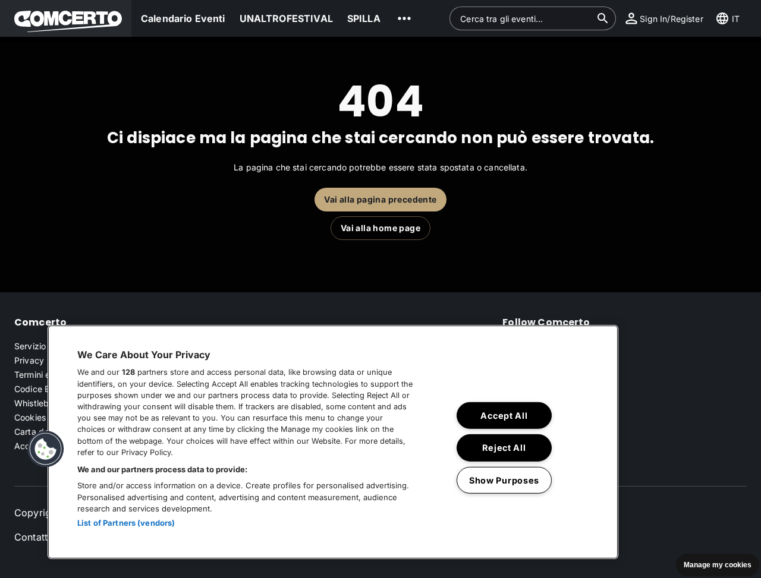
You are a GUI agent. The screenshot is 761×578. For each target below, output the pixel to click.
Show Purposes (504, 480)
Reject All (504, 448)
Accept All (503, 415)
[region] (333, 442)
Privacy (29, 360)
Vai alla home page (380, 228)
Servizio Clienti (43, 346)
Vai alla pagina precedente (380, 199)
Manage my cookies (717, 565)
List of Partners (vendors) (126, 523)
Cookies (30, 417)
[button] (65, 18)
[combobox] (525, 18)
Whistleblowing (44, 403)
